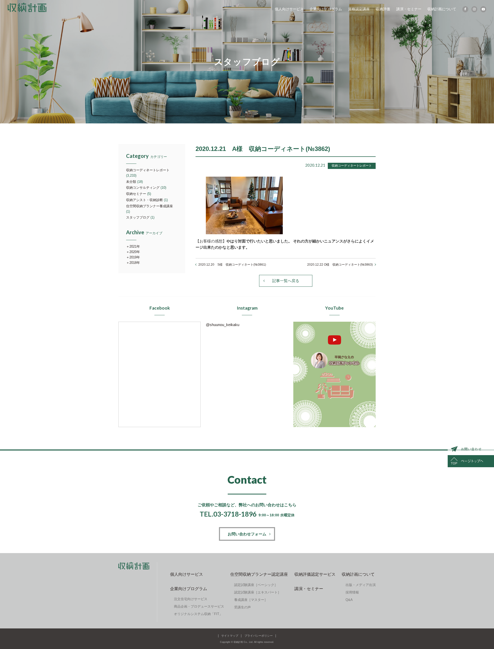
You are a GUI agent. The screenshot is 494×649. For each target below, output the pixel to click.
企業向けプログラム (326, 9)
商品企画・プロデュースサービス (199, 606)
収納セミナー (136, 194)
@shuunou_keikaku (222, 324)
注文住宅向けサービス (190, 599)
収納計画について (441, 9)
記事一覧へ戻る (285, 280)
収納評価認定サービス (315, 574)
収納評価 (383, 9)
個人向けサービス (289, 9)
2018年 (134, 263)
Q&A (349, 600)
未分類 (131, 182)
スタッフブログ (137, 217)
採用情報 (352, 592)
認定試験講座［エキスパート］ (257, 592)
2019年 (134, 257)
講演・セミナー (408, 9)
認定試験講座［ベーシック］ (256, 585)
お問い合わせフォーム (247, 534)
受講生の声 (242, 607)
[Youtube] (483, 9)
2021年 (134, 246)
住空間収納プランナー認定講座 (259, 574)
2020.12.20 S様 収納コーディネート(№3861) (232, 264)
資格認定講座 (359, 9)
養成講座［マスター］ (251, 600)
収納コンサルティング (143, 188)
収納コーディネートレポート (148, 170)
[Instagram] (474, 9)
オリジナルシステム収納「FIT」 (198, 614)
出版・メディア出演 (361, 585)
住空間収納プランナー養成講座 (149, 206)
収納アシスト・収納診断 (144, 200)
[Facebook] (465, 9)
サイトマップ (229, 635)
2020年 (134, 252)
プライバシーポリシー (258, 635)
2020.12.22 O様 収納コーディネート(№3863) (340, 264)
